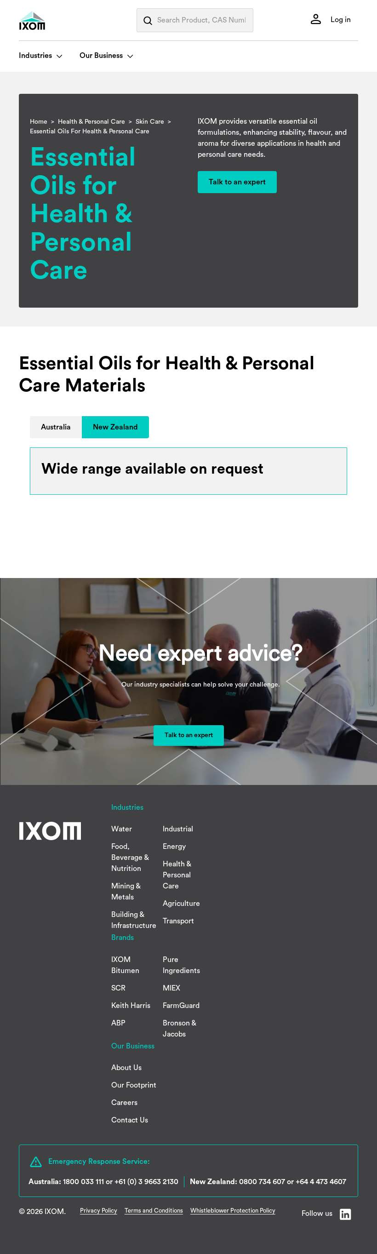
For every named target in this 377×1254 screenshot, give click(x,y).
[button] (56, 427)
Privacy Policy (98, 1211)
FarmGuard (181, 1005)
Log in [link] (340, 19)
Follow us (317, 1213)
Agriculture (181, 903)
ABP (118, 1023)
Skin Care (150, 122)
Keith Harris (130, 1005)
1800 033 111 (83, 1181)
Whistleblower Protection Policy (232, 1211)
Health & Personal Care (91, 122)
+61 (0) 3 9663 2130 (146, 1181)
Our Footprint (133, 1085)
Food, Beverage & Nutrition (130, 857)
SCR (118, 988)
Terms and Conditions (154, 1211)
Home (38, 122)
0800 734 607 (262, 1181)
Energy (174, 846)
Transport (178, 921)
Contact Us (129, 1120)
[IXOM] (51, 20)
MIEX (171, 988)
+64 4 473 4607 (321, 1181)
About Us (126, 1067)
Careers (124, 1102)
